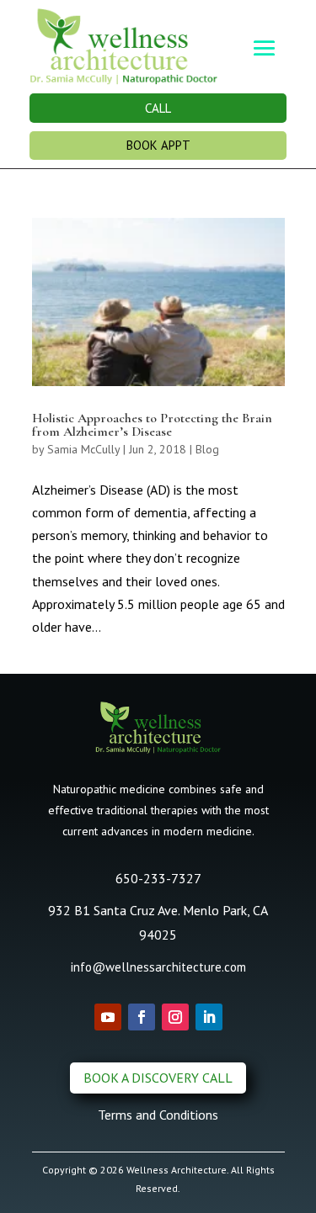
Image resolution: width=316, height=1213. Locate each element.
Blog (207, 449)
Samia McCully (83, 449)
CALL (158, 108)
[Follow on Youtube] (107, 1017)
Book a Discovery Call (158, 1077)
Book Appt (158, 145)
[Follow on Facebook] (141, 1017)
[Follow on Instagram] (175, 1017)
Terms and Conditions (158, 1114)
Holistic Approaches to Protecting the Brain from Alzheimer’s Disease (152, 425)
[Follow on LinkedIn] (208, 1017)
